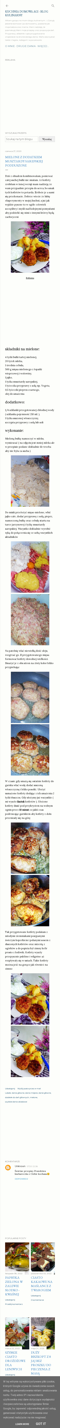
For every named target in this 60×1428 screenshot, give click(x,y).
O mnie (10, 46)
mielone (33, 1097)
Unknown (20, 1166)
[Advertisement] (30, 94)
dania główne (18, 1093)
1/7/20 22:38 (32, 1166)
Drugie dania (26, 46)
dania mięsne (31, 1093)
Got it (41, 1424)
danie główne (45, 1093)
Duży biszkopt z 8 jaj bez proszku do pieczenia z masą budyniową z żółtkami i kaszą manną (42, 1369)
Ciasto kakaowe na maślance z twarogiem (41, 1283)
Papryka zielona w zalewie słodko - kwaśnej (14, 1285)
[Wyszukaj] (53, 5)
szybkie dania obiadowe (16, 1101)
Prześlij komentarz (14, 1304)
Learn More (22, 1424)
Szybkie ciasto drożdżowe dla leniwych (15, 1360)
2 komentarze (37, 1300)
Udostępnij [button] (10, 1088)
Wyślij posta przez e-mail (29, 1088)
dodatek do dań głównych (17, 1097)
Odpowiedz (21, 1179)
